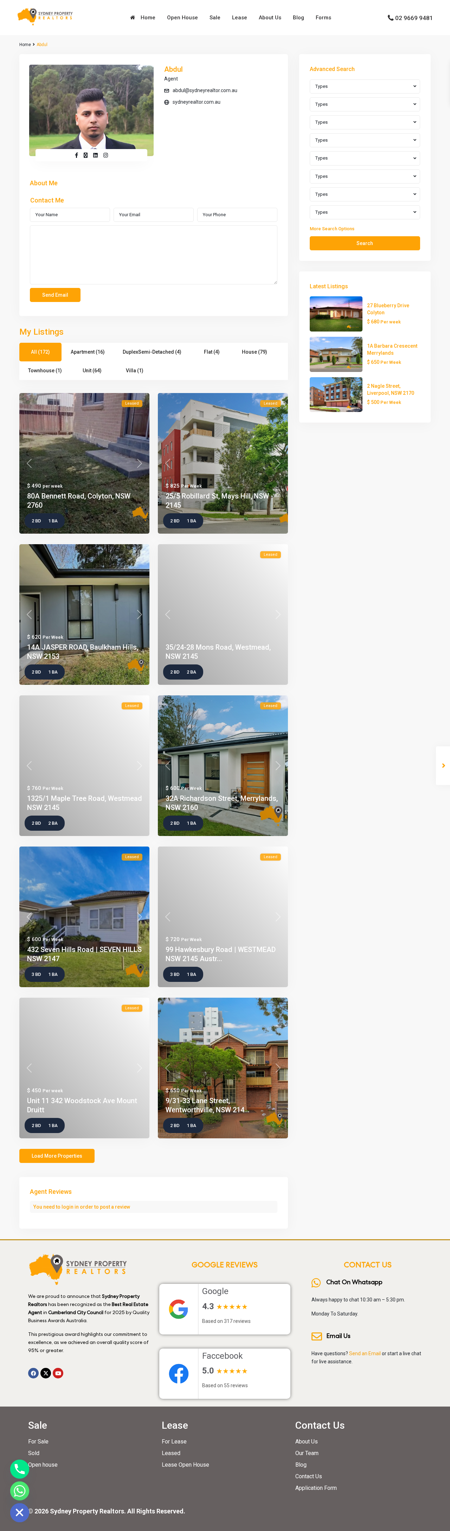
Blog (298, 17)
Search (364, 243)
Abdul (173, 69)
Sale (215, 17)
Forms (323, 17)
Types (321, 86)
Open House (182, 17)
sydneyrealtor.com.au (196, 102)
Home (146, 17)
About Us (270, 17)
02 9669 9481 (414, 17)
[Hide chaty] (19, 1512)
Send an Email (365, 1353)
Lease (239, 17)
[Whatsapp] (19, 1490)
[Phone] (19, 1469)
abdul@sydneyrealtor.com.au (205, 90)
